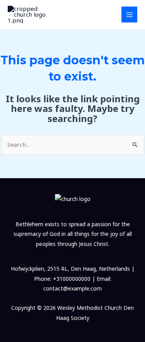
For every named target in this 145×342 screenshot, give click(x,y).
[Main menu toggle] (129, 14)
